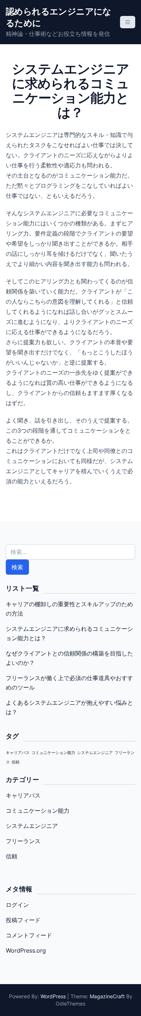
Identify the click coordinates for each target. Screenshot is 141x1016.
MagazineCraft (107, 996)
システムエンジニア (95, 752)
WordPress (53, 996)
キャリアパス (18, 752)
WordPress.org (26, 950)
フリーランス (23, 841)
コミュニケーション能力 (53, 752)
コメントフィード (29, 935)
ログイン (17, 904)
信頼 (16, 762)
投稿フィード (23, 920)
